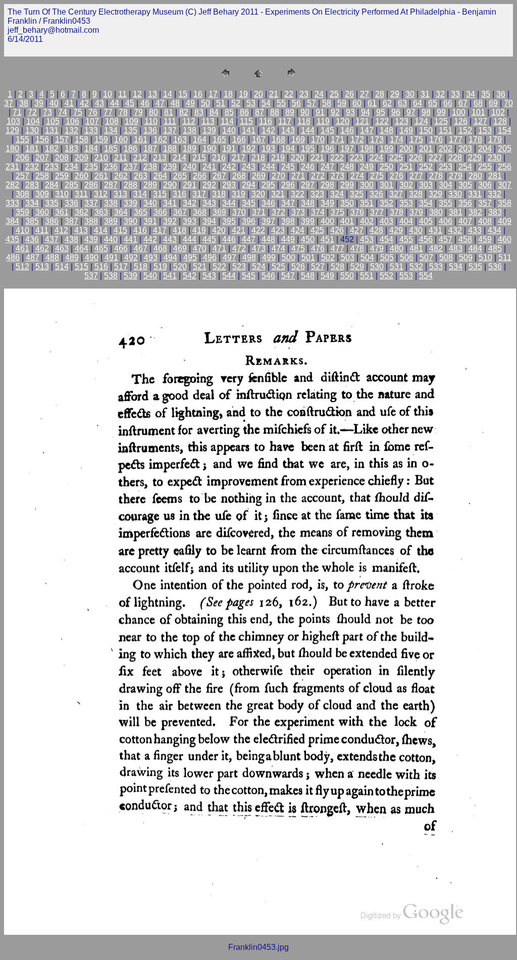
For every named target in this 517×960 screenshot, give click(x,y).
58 (326, 103)
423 (278, 230)
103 (13, 121)
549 (327, 275)
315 (160, 194)
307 (504, 185)
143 (288, 130)
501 (308, 257)
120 (342, 121)
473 (259, 248)
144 (308, 130)
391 (150, 221)
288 (130, 185)
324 (337, 194)
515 (81, 266)
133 (91, 130)
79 (138, 112)
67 (463, 103)
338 (111, 203)
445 (209, 239)
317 (199, 194)
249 (367, 166)
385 (32, 221)
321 (278, 194)
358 (504, 203)
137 (170, 130)
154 (504, 130)
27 (364, 94)
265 (180, 176)
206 (22, 157)
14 (167, 94)
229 (475, 157)
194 (288, 148)
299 (347, 185)
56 (296, 103)
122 (382, 121)
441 (130, 239)
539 (130, 275)
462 (42, 248)
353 (406, 203)
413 (81, 230)
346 (268, 203)
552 (386, 275)
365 (140, 212)
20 (258, 94)
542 (189, 275)
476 (318, 248)
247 (327, 166)
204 (485, 148)
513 (42, 266)
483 (455, 248)
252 (426, 166)
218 (258, 157)
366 (160, 212)
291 (189, 185)
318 (219, 194)
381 (455, 212)
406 (445, 221)
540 (150, 275)
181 (32, 148)
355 (445, 203)
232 (32, 166)
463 (62, 248)
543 (209, 275)
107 (92, 121)
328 (416, 194)
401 (347, 221)
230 (494, 157)
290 (170, 185)
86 (244, 112)
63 (402, 103)
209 (81, 157)
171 (337, 139)
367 (180, 212)
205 (504, 148)
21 (273, 94)
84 (214, 112)
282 (12, 185)
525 (278, 266)
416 (140, 230)
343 (209, 203)
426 (337, 230)
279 (455, 176)
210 (101, 157)
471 (219, 248)
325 (357, 194)
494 (170, 257)
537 (91, 275)
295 (268, 185)
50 (205, 103)
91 (320, 112)
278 (436, 176)
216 (219, 157)
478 (357, 248)
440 (111, 239)
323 (317, 194)
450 (308, 239)
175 (416, 139)
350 (347, 203)
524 (259, 266)
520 (180, 266)
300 (367, 185)
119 (323, 121)
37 (8, 103)
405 (426, 221)
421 (238, 230)
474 (278, 248)
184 (91, 148)
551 (367, 275)
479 (377, 248)
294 (248, 185)
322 (297, 194)
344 (229, 203)
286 (91, 185)
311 (81, 194)
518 (140, 266)
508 (446, 257)
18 (228, 94)
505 (387, 257)
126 (461, 121)
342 (189, 203)
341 (170, 203)
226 (416, 157)
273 (337, 176)
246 (308, 166)
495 (190, 257)
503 (347, 257)
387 (71, 221)
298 (327, 185)
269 (259, 176)
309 (42, 194)
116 (265, 121)
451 (327, 239)
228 (455, 157)
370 (239, 212)
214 (179, 157)
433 (475, 230)
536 (495, 266)
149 (406, 130)
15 (182, 94)
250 (386, 166)
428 (376, 230)
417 (160, 230)
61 (372, 103)
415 (120, 230)
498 (249, 257)
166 (239, 139)
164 (199, 139)
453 (367, 239)
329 (435, 194)
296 (288, 185)
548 (308, 275)
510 (485, 257)
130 (32, 130)
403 (386, 221)
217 (238, 157)
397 (268, 221)
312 (101, 194)
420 (219, 230)
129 (12, 130)
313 (120, 194)
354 (426, 203)
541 (170, 275)
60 (356, 103)
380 (436, 212)
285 (71, 185)
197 (347, 148)
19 (243, 94)
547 (288, 275)
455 (406, 239)
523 (239, 266)
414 (101, 230)
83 (198, 112)
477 (337, 248)
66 (447, 103)
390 (130, 221)
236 (111, 166)
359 (22, 212)
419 (199, 230)
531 (396, 266)
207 (42, 157)
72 (32, 112)
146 (347, 130)
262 (121, 176)
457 (445, 239)
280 (475, 176)
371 (259, 212)
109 (131, 121)
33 (455, 94)
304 (445, 185)
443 (170, 239)
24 (319, 94)
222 (337, 157)
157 (62, 139)
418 (179, 230)
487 (32, 257)
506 (406, 257)
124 (421, 121)
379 (416, 212)
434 (494, 230)
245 (288, 166)
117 (284, 121)
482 (436, 248)
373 (298, 212)
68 (478, 103)
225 (396, 157)
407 (465, 221)
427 (357, 230)
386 (52, 221)
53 (250, 103)
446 (229, 239)
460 (504, 239)
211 (120, 157)
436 (32, 239)
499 (269, 257)
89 (289, 112)
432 (455, 230)
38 (23, 103)
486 (13, 257)
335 (52, 203)
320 (258, 194)
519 (160, 266)
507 (426, 257)
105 (53, 121)
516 (101, 266)
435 (12, 239)
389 (111, 221)
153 (485, 130)
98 (426, 112)
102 (498, 112)
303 (426, 185)
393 (189, 221)
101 (478, 112)
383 (495, 212)
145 (327, 130)
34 (470, 94)
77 (108, 112)
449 (288, 239)
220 (297, 157)
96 (395, 112)
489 (72, 257)
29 (394, 94)
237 (130, 166)
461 (22, 248)
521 (199, 266)
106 (72, 121)
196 (327, 148)
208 (62, 157)
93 (350, 112)
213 (160, 157)
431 (435, 230)
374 (318, 212)
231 (12, 166)
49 (190, 103)
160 (121, 139)
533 (436, 266)
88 (274, 112)
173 (377, 139)
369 (219, 212)
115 (246, 121)
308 (22, 194)
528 (337, 266)
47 (160, 103)
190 (209, 148)
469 (180, 248)
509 (466, 257)
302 (406, 185)
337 (91, 203)
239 (170, 166)
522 (219, 266)
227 (435, 157)
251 (406, 166)
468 (160, 248)
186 (130, 148)
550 (347, 275)
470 (199, 248)
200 (406, 148)
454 (386, 239)
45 (129, 103)
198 (367, 148)
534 (455, 266)
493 (151, 257)
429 (396, 230)
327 (396, 194)
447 (248, 239)
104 (33, 121)
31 (425, 94)
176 (436, 139)
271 (298, 176)
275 (377, 176)
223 (357, 157)
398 (288, 221)
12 (137, 94)
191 (229, 148)
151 (445, 130)
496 (210, 257)
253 (445, 166)
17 (213, 94)
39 (38, 103)
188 (170, 148)
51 (220, 103)
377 (377, 212)
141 (248, 130)
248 (347, 166)
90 (304, 112)
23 (303, 94)
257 (22, 176)
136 (150, 130)
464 (81, 248)
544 (229, 275)
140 (229, 130)
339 (130, 203)
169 (298, 139)
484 (475, 248)
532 (416, 266)
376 (357, 212)
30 (410, 94)
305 (465, 185)
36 (500, 94)
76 (92, 112)
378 (396, 212)
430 (416, 230)
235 (91, 166)
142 (268, 130)
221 (317, 157)
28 (379, 94)
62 (387, 103)
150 (426, 130)
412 (61, 230)
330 (455, 194)
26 (349, 94)
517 (121, 266)
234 (71, 166)
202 (445, 148)
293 (229, 185)
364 (121, 212)
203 (465, 148)
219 (278, 157)
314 (140, 194)
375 (337, 212)
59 (341, 103)
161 (140, 139)
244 (268, 166)
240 (189, 166)
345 (248, 203)
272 (318, 176)
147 (367, 130)
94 (365, 112)
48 (175, 103)
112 (188, 121)
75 (77, 112)
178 (475, 139)
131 (52, 130)
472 (239, 248)
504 (367, 257)
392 (170, 221)
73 (47, 112)
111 (170, 121)
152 (465, 130)
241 (209, 166)
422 (258, 230)
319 (238, 194)
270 (278, 176)
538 (111, 275)
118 (304, 121)
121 (362, 121)
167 (259, 139)
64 (417, 103)
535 (475, 266)
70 (508, 103)
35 (485, 94)
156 (42, 139)
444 (189, 239)
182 (52, 148)
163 (180, 139)
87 (259, 112)
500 (288, 257)
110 (151, 121)
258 (42, 176)
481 (416, 248)
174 (396, 139)
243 (248, 166)
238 (150, 166)
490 (91, 257)
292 (209, 185)
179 (495, 139)
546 (268, 275)
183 (71, 148)
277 (416, 176)
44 (114, 103)
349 (327, 203)
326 (376, 194)
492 (131, 257)
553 (406, 275)
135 (130, 130)
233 (52, 166)
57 (311, 103)
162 (160, 139)
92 (335, 112)
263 (140, 176)
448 (268, 239)
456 (426, 239)
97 (411, 112)
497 (229, 257)
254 (465, 166)
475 (298, 248)
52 (235, 103)
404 (406, 221)
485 (495, 248)
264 (160, 176)
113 (208, 121)
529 (357, 266)
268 (239, 176)
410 (22, 230)
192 (248, 148)
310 (62, 194)
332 (494, 194)
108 (112, 121)
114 (227, 121)
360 (42, 212)
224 (376, 157)
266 (199, 176)
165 (219, 139)
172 (357, 139)
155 (22, 139)
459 (485, 239)
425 (317, 230)
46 (144, 103)
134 (111, 130)
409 (504, 221)
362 (81, 212)
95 (380, 112)
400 (327, 221)
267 (219, 176)
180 (12, 148)
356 (465, 203)
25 (334, 94)
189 (189, 148)
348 (308, 203)
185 (111, 148)
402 (367, 221)
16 (197, 94)
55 (281, 103)
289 (150, 185)
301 (386, 185)
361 (62, 212)
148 (386, 130)
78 (123, 112)
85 (229, 112)
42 (84, 103)
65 (432, 103)
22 (288, 94)
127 (480, 121)
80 (153, 112)
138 (189, 130)
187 (150, 148)
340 (150, 203)
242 (229, 166)
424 (297, 230)
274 (357, 176)
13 (152, 94)
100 (459, 112)
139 (209, 130)
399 (308, 221)
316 (179, 194)
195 (308, 148)
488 (52, 257)
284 (52, 185)
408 (485, 221)
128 (500, 121)
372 (278, 212)
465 (101, 248)
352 (386, 203)
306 (485, 185)
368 (199, 212)
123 (401, 121)
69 (493, 103)
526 (298, 266)
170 (318, 139)
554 (426, 275)
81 (168, 112)
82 (183, 112)
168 (278, 139)
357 (485, 203)
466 (121, 248)
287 (111, 185)
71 (17, 112)
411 (41, 230)
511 (504, 257)
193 (268, 148)
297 (308, 185)
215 (199, 157)
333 (12, 203)
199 (386, 148)
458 (465, 239)
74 (62, 112)
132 (71, 130)
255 (485, 166)
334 (32, 203)
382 (475, 212)
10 (107, 94)
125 (441, 121)
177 (455, 139)
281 (495, 176)
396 (248, 221)
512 (22, 266)
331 (475, 194)
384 (12, 221)
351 (367, 203)
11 (122, 94)
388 (91, 221)
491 (111, 257)
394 (209, 221)
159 (101, 139)
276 (396, 176)
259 (62, 176)
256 (504, 166)
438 (71, 239)
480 (396, 248)
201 (426, 148)
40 (54, 103)
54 (266, 103)
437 (52, 239)
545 (248, 275)
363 (101, 212)
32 (440, 94)
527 (318, 266)
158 (81, 139)
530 (377, 266)
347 (288, 203)
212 (140, 157)
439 (91, 239)
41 (69, 103)
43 (99, 103)
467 (140, 248)
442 (150, 239)
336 (71, 203)
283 (32, 185)
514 (62, 266)
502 (328, 257)
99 (441, 112)
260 (81, 176)
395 (229, 221)
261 (101, 176)
